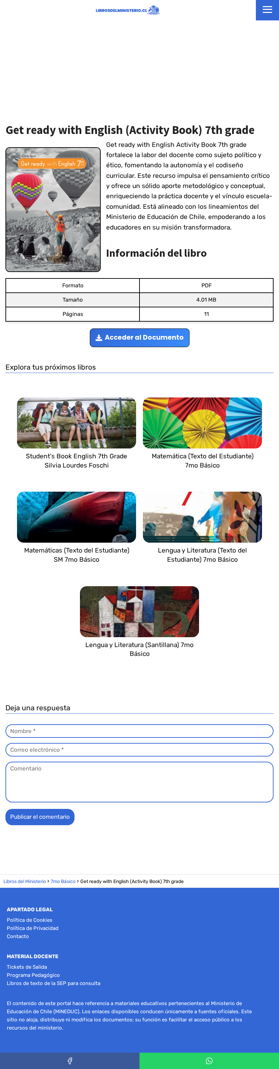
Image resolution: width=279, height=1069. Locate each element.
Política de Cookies (29, 920)
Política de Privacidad (33, 928)
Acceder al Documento (144, 337)
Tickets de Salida (27, 967)
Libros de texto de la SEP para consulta (53, 983)
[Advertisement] (139, 71)
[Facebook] (70, 1061)
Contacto (18, 936)
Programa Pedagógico (33, 975)
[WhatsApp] (209, 1061)
